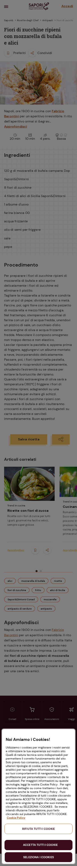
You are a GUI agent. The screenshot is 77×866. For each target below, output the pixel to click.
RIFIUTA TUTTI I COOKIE (38, 829)
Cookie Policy (16, 818)
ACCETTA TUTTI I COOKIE (40, 845)
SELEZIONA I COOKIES (38, 857)
